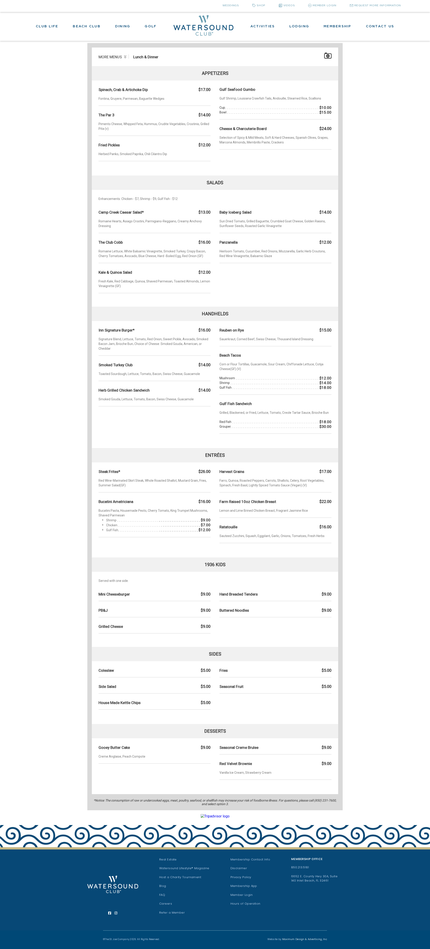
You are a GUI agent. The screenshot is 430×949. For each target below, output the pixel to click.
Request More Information (377, 5)
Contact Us (380, 26)
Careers (165, 903)
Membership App (243, 886)
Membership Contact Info (250, 859)
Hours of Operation (245, 903)
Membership (337, 26)
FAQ (162, 895)
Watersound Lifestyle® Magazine (184, 868)
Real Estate (168, 859)
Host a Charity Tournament (180, 877)
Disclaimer (238, 868)
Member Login (324, 5)
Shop (261, 5)
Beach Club (87, 26)
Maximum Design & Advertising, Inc (304, 939)
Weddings (230, 5)
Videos (289, 5)
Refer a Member (172, 912)
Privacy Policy (240, 877)
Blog (162, 886)
